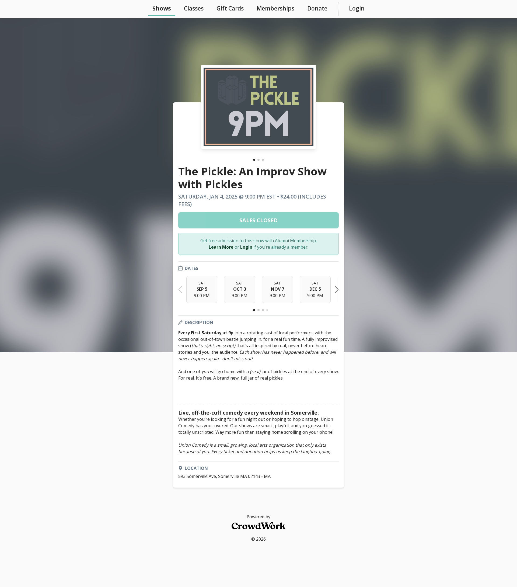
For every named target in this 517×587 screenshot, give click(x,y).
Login (357, 8)
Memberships (275, 8)
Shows (161, 8)
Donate (317, 8)
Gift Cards (230, 8)
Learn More (221, 247)
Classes (194, 8)
